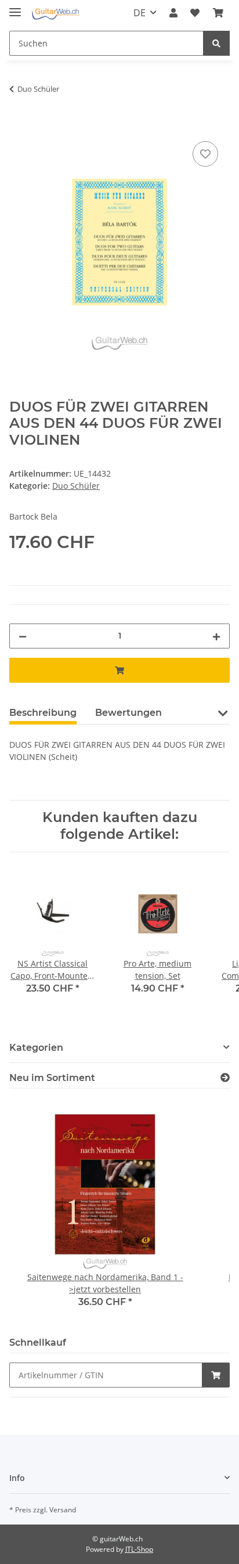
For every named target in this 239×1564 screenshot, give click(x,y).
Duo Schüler (76, 485)
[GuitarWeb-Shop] (55, 13)
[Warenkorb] (218, 12)
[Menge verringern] (22, 636)
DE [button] (139, 12)
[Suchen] (216, 43)
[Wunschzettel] (195, 12)
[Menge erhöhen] (216, 636)
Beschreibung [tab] (43, 712)
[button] (173, 12)
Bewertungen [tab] (128, 712)
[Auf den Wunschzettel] (205, 154)
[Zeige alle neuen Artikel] (225, 1077)
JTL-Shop (139, 1549)
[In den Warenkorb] (18, 125)
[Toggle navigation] (15, 7)
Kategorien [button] (36, 1047)
